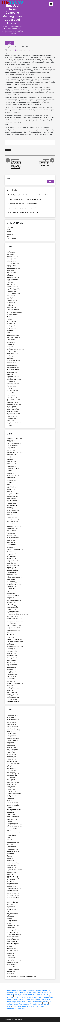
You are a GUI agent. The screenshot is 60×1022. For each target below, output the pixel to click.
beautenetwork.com (12, 962)
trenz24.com (10, 319)
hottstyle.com (10, 892)
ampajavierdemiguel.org (13, 729)
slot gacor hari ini (31, 992)
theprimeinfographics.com (14, 625)
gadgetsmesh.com (12, 530)
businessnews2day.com (13, 606)
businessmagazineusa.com (14, 600)
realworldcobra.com (12, 570)
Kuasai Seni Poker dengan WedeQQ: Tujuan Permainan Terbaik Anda (43, 163)
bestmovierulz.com (12, 756)
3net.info (9, 796)
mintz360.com (11, 489)
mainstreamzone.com (12, 521)
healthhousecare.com (12, 883)
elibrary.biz (10, 807)
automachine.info (11, 572)
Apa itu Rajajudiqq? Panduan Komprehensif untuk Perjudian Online (28, 194)
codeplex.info (10, 798)
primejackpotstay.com (13, 688)
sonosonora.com (11, 786)
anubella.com (10, 959)
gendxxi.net (10, 590)
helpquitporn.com (11, 886)
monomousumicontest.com (14, 577)
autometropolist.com (12, 849)
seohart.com (10, 946)
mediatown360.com (12, 402)
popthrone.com (11, 465)
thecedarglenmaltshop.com (14, 438)
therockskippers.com (12, 392)
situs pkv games (11, 238)
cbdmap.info (10, 459)
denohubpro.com (11, 562)
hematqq (45, 1003)
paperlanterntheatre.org (13, 832)
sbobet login (17, 1003)
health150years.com (12, 286)
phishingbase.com (12, 685)
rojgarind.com (10, 514)
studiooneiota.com (12, 567)
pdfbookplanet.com (12, 556)
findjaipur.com (10, 742)
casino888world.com (12, 634)
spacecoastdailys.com (13, 939)
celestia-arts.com (11, 261)
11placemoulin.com (12, 487)
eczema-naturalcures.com (14, 809)
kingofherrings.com (12, 339)
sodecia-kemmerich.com (13, 630)
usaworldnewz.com (12, 717)
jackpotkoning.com (12, 671)
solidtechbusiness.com (13, 611)
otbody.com (10, 316)
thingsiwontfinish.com (13, 701)
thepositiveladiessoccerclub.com (16, 825)
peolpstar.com (10, 275)
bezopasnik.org (11, 356)
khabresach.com (11, 418)
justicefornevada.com (13, 532)
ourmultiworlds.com (12, 256)
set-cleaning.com (11, 948)
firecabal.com (10, 874)
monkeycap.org (11, 297)
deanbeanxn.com (11, 461)
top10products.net (12, 449)
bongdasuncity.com (12, 500)
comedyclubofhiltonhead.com (15, 621)
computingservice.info (13, 539)
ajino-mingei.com (11, 770)
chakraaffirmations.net (13, 479)
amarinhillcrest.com (12, 300)
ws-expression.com (12, 920)
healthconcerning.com (13, 512)
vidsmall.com (10, 604)
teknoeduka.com (11, 927)
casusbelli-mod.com (12, 781)
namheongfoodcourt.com (14, 385)
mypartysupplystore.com (13, 738)
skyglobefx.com (11, 581)
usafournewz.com (11, 722)
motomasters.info (11, 592)
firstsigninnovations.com (13, 268)
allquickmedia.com (12, 334)
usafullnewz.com (11, 714)
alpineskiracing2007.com (13, 397)
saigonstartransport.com (13, 360)
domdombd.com (11, 660)
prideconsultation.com (13, 475)
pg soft (9, 1006)
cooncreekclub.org (12, 258)
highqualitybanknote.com (14, 888)
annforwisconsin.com (12, 740)
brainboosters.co (11, 731)
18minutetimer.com (12, 517)
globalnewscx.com (12, 553)
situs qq (16, 1004)
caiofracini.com (11, 540)
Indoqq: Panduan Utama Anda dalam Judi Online (23, 212)
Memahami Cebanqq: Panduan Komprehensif (22, 208)
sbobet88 (40, 992)
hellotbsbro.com (11, 535)
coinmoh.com (10, 853)
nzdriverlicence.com (12, 913)
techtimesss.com (11, 281)
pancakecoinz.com (12, 472)
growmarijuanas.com (12, 523)
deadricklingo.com (12, 579)
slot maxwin (18, 994)
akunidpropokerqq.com (13, 802)
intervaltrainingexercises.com (15, 639)
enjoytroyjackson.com (13, 863)
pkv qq (9, 990)
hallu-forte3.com (11, 388)
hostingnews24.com (12, 890)
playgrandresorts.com (13, 694)
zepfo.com (10, 923)
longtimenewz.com (12, 674)
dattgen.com (10, 856)
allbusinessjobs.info (12, 447)
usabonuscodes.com (12, 932)
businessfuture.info (12, 456)
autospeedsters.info (12, 574)
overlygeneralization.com (14, 526)
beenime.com (10, 629)
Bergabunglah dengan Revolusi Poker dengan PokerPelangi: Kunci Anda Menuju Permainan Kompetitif (16, 164)
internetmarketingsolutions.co (15, 549)
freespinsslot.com (11, 503)
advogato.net (10, 304)
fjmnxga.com (10, 358)
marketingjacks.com (12, 411)
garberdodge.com (12, 270)
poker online (33, 1004)
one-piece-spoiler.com (13, 565)
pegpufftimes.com (12, 260)
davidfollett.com (11, 747)
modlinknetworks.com (13, 673)
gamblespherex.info (12, 583)
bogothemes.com (11, 768)
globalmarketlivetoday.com (14, 878)
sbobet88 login (37, 1001)
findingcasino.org (11, 569)
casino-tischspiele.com (13, 314)
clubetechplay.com (12, 659)
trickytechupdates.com (13, 415)
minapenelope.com (12, 761)
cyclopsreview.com (12, 855)
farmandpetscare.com (13, 537)
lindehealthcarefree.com (13, 445)
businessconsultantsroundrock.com (16, 968)
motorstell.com (11, 284)
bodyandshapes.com (12, 966)
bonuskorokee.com (12, 653)
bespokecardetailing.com (14, 804)
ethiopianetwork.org (12, 528)
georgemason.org (11, 440)
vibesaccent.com (11, 728)
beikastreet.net (11, 252)
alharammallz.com (12, 841)
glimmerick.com (11, 745)
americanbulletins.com (13, 842)
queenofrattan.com (12, 558)
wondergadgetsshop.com (14, 793)
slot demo (29, 1001)
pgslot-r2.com (10, 918)
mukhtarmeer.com (12, 908)
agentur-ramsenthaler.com (14, 584)
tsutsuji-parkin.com (12, 819)
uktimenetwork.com (12, 715)
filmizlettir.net (10, 254)
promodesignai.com (12, 950)
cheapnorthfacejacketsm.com (15, 774)
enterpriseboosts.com (13, 309)
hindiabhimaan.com (12, 416)
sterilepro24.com (11, 609)
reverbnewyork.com (12, 751)
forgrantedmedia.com (13, 274)
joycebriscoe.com (11, 735)
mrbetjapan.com (11, 341)
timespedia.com (11, 327)
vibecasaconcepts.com (13, 595)
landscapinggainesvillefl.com (14, 901)
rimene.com (10, 374)
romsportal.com (11, 696)
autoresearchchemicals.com (14, 422)
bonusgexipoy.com (12, 655)
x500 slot (22, 992)
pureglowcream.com (12, 348)
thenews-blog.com (12, 929)
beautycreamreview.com (13, 851)
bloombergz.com (11, 307)
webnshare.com (11, 525)
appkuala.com (10, 344)
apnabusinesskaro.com (13, 423)
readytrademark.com (12, 941)
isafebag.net (10, 305)
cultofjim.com (10, 744)
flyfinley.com (10, 473)
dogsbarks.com (11, 860)
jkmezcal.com (10, 637)
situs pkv (9, 233)
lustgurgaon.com (11, 482)
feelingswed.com (11, 872)
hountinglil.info (11, 477)
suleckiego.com (11, 425)
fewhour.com (10, 516)
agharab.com (10, 821)
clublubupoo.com (11, 648)
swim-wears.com (11, 272)
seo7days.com (10, 346)
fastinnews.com (11, 666)
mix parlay (10, 1003)
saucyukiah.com (11, 251)
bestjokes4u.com (11, 480)
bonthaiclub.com (11, 779)
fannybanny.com (11, 667)
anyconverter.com (12, 325)
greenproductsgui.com (13, 510)
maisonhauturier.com (12, 902)
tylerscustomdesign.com (13, 277)
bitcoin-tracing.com (12, 964)
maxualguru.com (11, 498)
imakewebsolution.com (13, 468)
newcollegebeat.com (12, 749)
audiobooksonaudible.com (14, 960)
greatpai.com (10, 830)
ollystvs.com (10, 551)
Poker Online (9, 43)
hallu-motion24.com (12, 390)
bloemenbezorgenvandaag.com (15, 349)
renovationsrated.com (13, 943)
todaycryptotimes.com (13, 930)
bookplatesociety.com (13, 782)
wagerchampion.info (12, 576)
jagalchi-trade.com (12, 758)
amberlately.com (11, 733)
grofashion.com (11, 681)
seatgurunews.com (12, 795)
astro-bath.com (11, 811)
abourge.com (10, 837)
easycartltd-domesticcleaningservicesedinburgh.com (21, 976)
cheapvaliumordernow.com (14, 627)
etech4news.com (11, 867)
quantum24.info (11, 597)
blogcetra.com (11, 547)
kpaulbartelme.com (12, 620)
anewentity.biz (11, 342)
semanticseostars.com (13, 519)
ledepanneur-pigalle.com (13, 376)
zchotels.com (10, 922)
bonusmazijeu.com (12, 650)
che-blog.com (10, 470)
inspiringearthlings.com (13, 895)
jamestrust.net (10, 318)
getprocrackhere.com (13, 664)
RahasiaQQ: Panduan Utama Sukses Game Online (23, 203)
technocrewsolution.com (13, 289)
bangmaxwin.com (11, 362)
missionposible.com (12, 406)
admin (11, 50)
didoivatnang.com (12, 858)
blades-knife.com (11, 563)
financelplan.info (11, 454)
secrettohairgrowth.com (13, 351)
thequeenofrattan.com (13, 560)
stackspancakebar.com (13, 383)
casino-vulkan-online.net (13, 399)
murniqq (39, 1003)
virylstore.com (10, 282)
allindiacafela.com (12, 395)
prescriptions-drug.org (13, 288)
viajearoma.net (11, 818)
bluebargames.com (12, 265)
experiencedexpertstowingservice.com (17, 614)
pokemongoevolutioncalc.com (15, 683)
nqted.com (10, 911)
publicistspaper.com (12, 952)
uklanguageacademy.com (14, 443)
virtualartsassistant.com (13, 623)
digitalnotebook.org (12, 496)
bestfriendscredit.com (13, 805)
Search (8, 178)
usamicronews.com (12, 680)
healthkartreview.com (13, 885)
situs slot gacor (38, 996)
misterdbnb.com (11, 636)
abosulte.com (10, 955)
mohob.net (10, 491)
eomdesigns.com (11, 586)
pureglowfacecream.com (13, 337)
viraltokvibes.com (11, 291)
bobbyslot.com (11, 486)
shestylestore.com (12, 699)
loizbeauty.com (11, 323)
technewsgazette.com (13, 335)
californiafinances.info (13, 369)
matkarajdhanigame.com (13, 463)
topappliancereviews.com (14, 413)
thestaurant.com (11, 644)
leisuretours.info (11, 533)
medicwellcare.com (12, 602)
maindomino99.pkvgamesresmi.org (16, 1008)
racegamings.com (11, 687)
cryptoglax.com (11, 765)
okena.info (9, 800)
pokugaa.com (10, 690)
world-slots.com (11, 466)
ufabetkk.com (10, 332)
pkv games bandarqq (30, 999)
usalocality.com (11, 721)
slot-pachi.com (11, 502)
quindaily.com (10, 953)
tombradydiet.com (12, 777)
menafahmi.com (11, 906)
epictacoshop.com (12, 365)
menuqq (34, 1003)
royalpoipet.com (11, 643)
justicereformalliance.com (14, 763)
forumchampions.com (13, 263)
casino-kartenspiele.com (13, 311)
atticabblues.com (11, 848)
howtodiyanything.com (13, 893)
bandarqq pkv (22, 990)
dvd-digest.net (11, 378)
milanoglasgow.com (12, 386)
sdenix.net (9, 298)
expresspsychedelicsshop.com (15, 869)
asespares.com (11, 844)
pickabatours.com (12, 450)
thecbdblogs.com (11, 420)
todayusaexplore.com (13, 719)
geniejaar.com (10, 484)
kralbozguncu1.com (12, 899)
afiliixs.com (10, 839)
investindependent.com (13, 897)
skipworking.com (11, 321)
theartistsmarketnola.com (14, 379)
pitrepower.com (11, 401)
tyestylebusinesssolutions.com (15, 641)
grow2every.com (11, 881)
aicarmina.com (11, 737)
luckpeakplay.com (12, 678)
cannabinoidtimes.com (13, 509)
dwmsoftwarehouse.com (13, 862)
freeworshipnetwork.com (13, 834)
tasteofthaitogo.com (12, 353)
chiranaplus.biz (11, 381)
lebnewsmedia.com (12, 784)
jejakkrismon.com (11, 328)
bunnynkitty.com (11, 355)
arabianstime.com (11, 846)
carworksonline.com (12, 279)
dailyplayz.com (11, 662)
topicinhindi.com (11, 442)
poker (8, 229)
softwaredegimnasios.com (14, 936)
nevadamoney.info (12, 372)
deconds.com (10, 975)
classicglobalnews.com (13, 969)
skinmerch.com (11, 752)
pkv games (10, 234)
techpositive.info (11, 542)
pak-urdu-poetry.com (12, 546)
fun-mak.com (10, 632)
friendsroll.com (11, 789)
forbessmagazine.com (13, 876)
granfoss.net (10, 394)
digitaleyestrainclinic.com (14, 404)
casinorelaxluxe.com (12, 657)
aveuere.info (10, 507)
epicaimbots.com (11, 865)
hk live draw (10, 227)
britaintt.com (10, 973)
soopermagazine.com (13, 938)
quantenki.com (11, 599)
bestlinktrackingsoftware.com (15, 646)
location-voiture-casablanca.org (15, 618)
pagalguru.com (11, 915)
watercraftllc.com (11, 835)
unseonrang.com (11, 544)
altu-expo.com (11, 814)
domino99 (15, 990)
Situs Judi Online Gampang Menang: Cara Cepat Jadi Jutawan (12, 14)
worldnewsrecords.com (13, 607)
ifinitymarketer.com (12, 669)
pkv (8, 236)
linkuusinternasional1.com (14, 788)
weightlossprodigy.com (13, 493)
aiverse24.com (11, 957)
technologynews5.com (13, 925)
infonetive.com (11, 364)
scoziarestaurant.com (13, 945)
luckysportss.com (11, 676)
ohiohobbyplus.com (12, 767)
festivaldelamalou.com (13, 267)
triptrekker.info (11, 588)
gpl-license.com (11, 879)
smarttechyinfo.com (12, 495)
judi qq (46, 992)
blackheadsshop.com (12, 616)
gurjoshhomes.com (12, 775)
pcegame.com (10, 916)
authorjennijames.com (13, 816)
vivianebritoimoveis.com (13, 293)
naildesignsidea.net (12, 828)
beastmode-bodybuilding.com (15, 452)
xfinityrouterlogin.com (13, 409)
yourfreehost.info (11, 772)
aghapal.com (10, 812)
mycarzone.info (11, 593)
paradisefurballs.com (12, 505)
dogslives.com (11, 554)
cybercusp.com (11, 971)
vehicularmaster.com (12, 726)
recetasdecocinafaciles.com (14, 826)
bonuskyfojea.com (12, 651)
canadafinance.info (12, 371)
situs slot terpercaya (28, 994)
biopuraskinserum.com (13, 367)
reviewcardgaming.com (13, 613)
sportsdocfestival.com (13, 697)
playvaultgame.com (12, 692)
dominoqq (9, 231)
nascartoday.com (11, 909)
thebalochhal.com (11, 724)
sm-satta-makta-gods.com (14, 934)
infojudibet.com (11, 458)
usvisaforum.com (11, 754)
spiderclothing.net (12, 791)
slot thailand (40, 1006)
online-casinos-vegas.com (14, 408)
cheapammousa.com (12, 823)
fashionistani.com (11, 871)
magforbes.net (11, 295)
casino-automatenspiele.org (14, 312)
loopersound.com (11, 759)
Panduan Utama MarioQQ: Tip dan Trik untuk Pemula (24, 199)
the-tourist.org (11, 302)
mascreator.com (11, 904)
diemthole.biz (10, 330)
